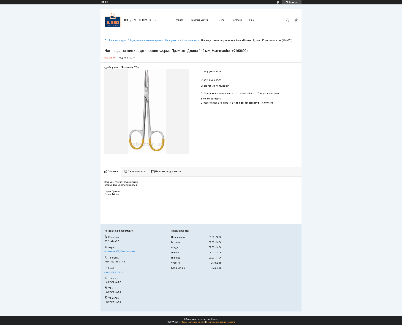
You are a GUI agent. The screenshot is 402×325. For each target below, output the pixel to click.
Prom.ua (215, 319)
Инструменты (172, 40)
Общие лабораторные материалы (145, 40)
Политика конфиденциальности (220, 322)
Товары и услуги (199, 20)
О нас (221, 20)
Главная (179, 20)
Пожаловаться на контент (193, 322)
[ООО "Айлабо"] (113, 20)
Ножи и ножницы (190, 40)
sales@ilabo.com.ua (114, 272)
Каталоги (237, 20)
